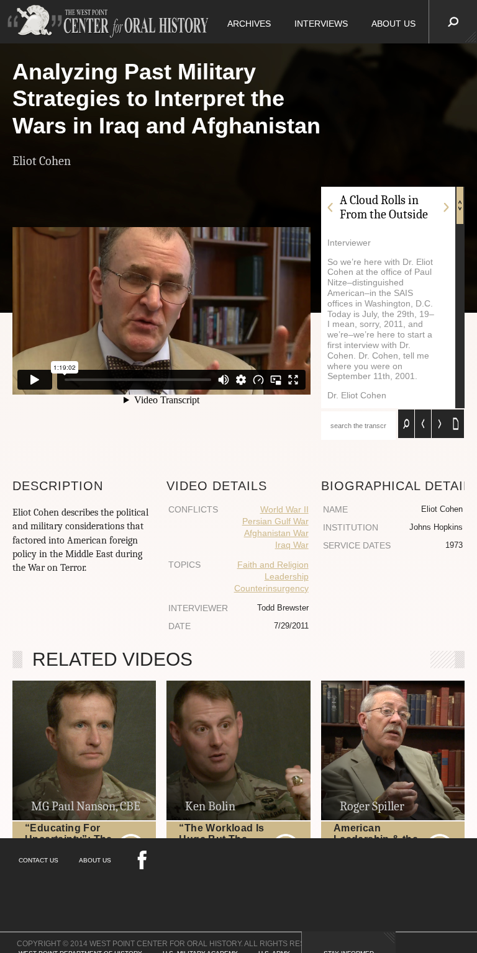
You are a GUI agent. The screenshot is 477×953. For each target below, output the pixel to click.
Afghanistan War (276, 533)
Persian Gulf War (275, 521)
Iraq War (292, 545)
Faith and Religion (273, 565)
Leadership (287, 576)
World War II (284, 509)
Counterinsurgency (271, 588)
